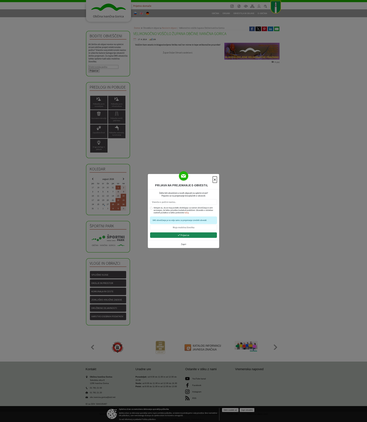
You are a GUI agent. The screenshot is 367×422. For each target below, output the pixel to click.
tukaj (187, 212)
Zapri (183, 244)
